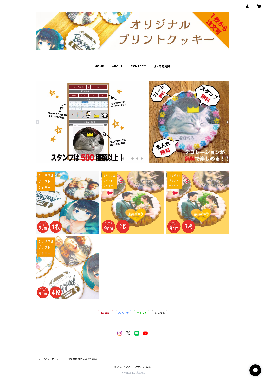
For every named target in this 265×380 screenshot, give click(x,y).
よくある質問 (162, 66)
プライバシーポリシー (50, 358)
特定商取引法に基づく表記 (82, 358)
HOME (99, 66)
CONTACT (138, 66)
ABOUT (117, 66)
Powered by (128, 372)
